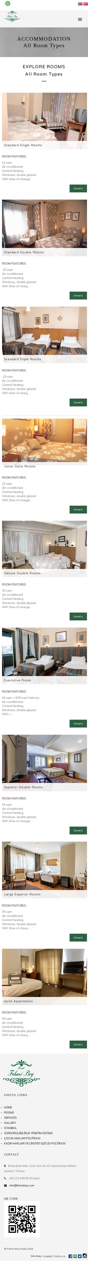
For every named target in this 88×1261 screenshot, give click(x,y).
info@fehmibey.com (21, 1185)
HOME (8, 1107)
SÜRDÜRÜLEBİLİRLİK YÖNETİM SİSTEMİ (28, 1133)
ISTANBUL (10, 1128)
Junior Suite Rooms (20, 466)
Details (78, 188)
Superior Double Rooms (23, 787)
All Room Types (44, 74)
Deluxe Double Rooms (22, 573)
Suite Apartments (18, 1001)
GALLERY (10, 1122)
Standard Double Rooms (24, 252)
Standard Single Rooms (23, 145)
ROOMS (9, 1112)
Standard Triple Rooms (22, 359)
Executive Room (17, 680)
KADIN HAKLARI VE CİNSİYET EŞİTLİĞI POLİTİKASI (34, 1143)
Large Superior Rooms (22, 894)
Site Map (36, 1255)
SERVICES (10, 1117)
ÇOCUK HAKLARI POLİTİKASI (22, 1138)
